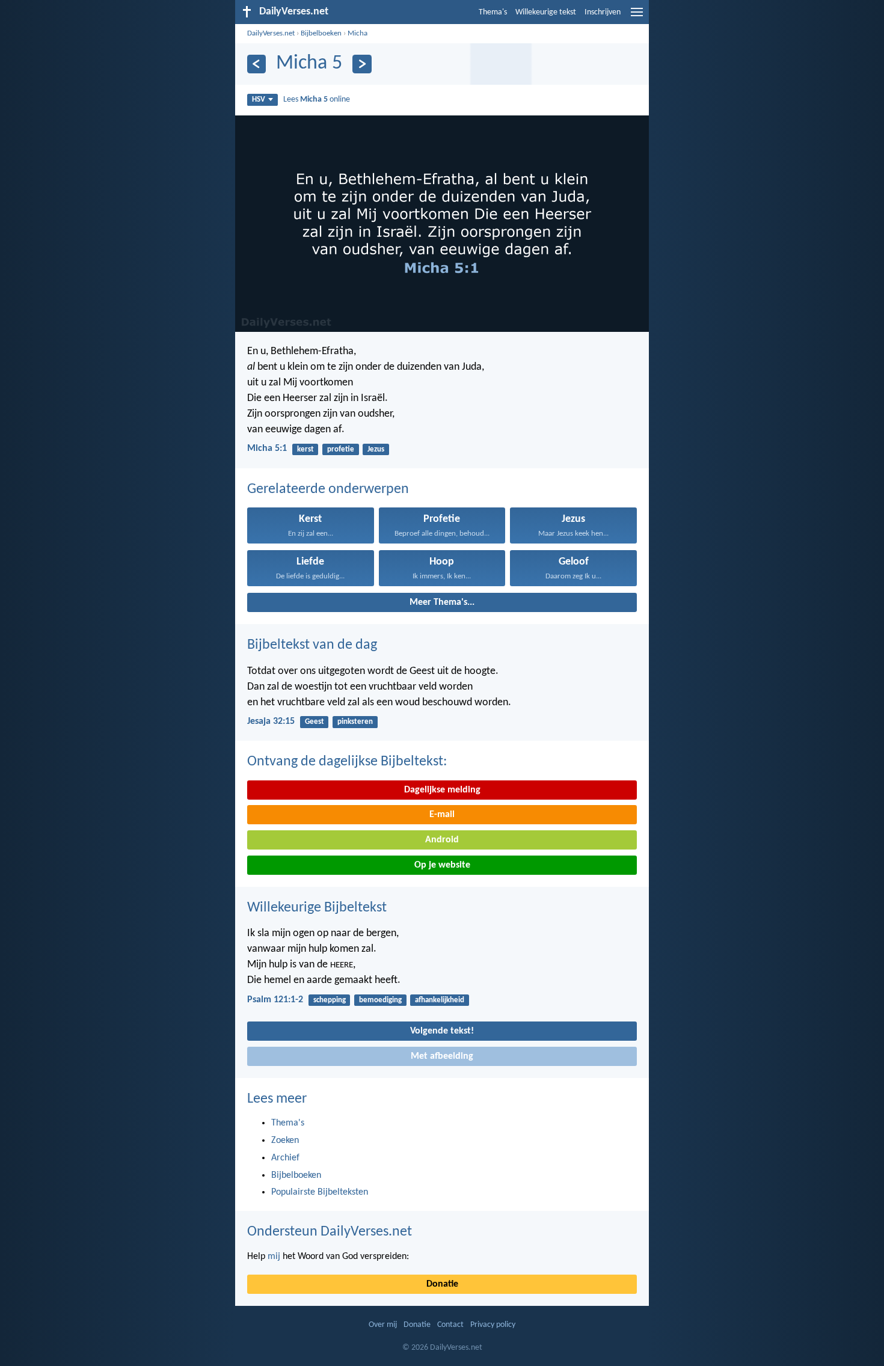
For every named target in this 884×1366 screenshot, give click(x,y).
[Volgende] (361, 64)
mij (274, 1256)
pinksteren (355, 722)
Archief (285, 1158)
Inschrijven (603, 12)
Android (442, 840)
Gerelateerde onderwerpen (328, 489)
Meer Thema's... (442, 602)
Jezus (375, 449)
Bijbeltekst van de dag (312, 645)
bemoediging (380, 1000)
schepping (329, 1000)
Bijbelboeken (321, 33)
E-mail (442, 814)
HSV (258, 99)
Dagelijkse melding (442, 790)
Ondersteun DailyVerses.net (329, 1232)
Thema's (493, 12)
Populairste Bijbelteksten (319, 1192)
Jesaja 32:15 (271, 721)
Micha (357, 33)
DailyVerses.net (271, 33)
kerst (305, 449)
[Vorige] (256, 64)
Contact (450, 1324)
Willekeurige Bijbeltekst (317, 908)
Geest (314, 722)
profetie (340, 449)
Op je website (442, 865)
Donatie (442, 1284)
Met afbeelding (442, 1056)
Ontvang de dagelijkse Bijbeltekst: (347, 762)
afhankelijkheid (439, 1000)
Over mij (383, 1324)
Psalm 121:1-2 (275, 1000)
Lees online (316, 99)
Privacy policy (492, 1324)
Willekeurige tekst (545, 12)
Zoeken (285, 1140)
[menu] (637, 17)
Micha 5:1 (267, 448)
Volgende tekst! (442, 1031)
